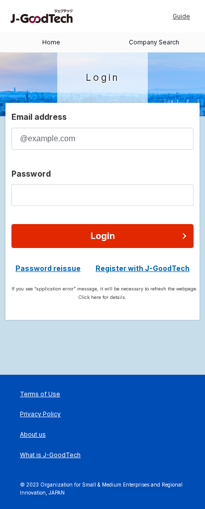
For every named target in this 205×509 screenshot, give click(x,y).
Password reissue (48, 268)
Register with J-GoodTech (143, 268)
